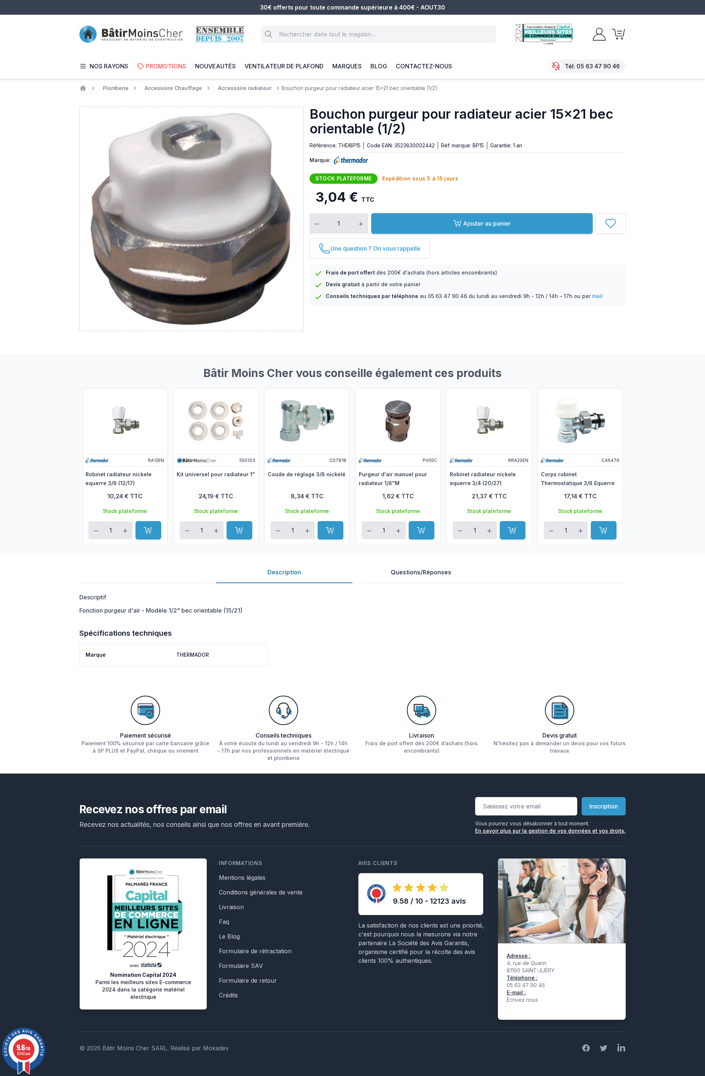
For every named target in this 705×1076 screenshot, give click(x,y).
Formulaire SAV (241, 965)
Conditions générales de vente (261, 892)
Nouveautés (215, 66)
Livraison (231, 907)
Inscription (603, 806)
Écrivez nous (522, 1000)
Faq (224, 921)
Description (284, 572)
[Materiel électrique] (83, 88)
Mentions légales (242, 877)
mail (597, 296)
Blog (378, 66)
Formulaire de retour (248, 980)
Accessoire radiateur (244, 88)
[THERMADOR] (349, 160)
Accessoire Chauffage (173, 88)
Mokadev (216, 1048)
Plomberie (116, 88)
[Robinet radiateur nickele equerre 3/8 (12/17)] (125, 420)
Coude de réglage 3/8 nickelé (307, 474)
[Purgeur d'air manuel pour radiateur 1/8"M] (398, 420)
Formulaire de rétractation (255, 951)
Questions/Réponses (421, 572)
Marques (347, 66)
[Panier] (616, 34)
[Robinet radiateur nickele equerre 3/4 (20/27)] (489, 420)
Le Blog (229, 936)
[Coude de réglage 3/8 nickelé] (307, 420)
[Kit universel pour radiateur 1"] (216, 420)
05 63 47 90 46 (598, 66)
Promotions (166, 66)
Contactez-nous (424, 66)
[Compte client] (597, 34)
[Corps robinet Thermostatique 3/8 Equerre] (580, 420)
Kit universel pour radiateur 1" (216, 474)
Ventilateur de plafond (284, 66)
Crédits (228, 995)
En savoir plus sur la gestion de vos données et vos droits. (550, 831)
